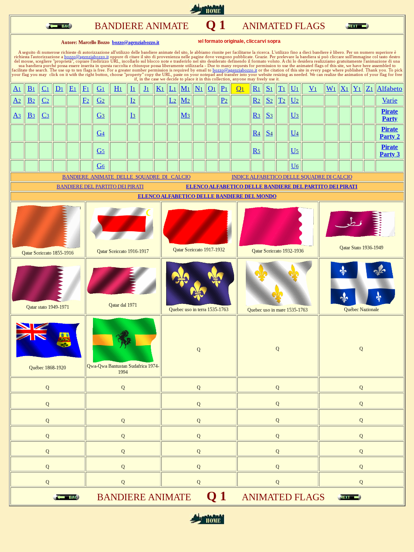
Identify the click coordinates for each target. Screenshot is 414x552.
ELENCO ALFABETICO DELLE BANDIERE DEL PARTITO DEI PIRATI (271, 186)
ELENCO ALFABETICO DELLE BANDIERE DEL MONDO (207, 196)
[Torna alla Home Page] (207, 12)
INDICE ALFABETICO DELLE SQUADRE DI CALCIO (292, 177)
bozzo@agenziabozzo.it (135, 42)
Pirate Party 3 (390, 150)
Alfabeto (389, 88)
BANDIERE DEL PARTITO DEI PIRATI (100, 186)
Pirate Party (389, 115)
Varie (389, 100)
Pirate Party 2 (390, 133)
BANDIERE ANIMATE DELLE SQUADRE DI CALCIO (126, 177)
